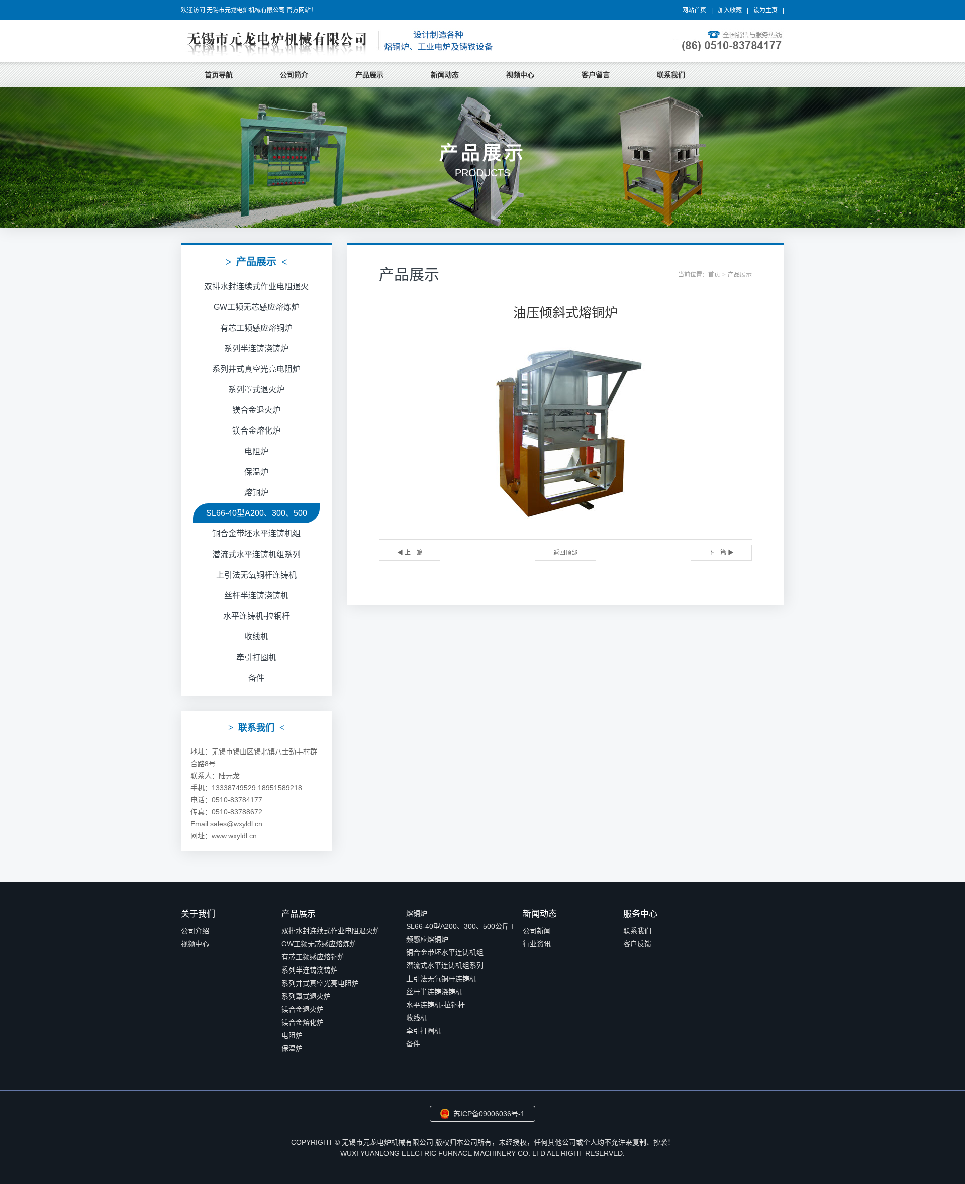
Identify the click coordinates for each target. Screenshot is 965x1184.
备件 (256, 678)
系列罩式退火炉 (256, 389)
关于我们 (198, 914)
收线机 (256, 636)
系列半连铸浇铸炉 (256, 348)
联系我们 (671, 75)
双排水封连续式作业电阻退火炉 (330, 931)
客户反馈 (637, 944)
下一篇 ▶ (721, 552)
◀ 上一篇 (410, 552)
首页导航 (219, 75)
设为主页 (765, 10)
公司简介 (294, 75)
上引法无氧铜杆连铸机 (256, 575)
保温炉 (256, 472)
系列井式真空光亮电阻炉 (256, 369)
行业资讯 (537, 944)
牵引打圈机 (256, 657)
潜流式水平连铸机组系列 (256, 554)
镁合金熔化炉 (256, 430)
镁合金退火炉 (256, 410)
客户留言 (596, 75)
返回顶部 (565, 552)
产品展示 (369, 75)
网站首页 (694, 10)
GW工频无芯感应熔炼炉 (257, 307)
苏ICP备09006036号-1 (489, 1114)
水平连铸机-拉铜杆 (256, 616)
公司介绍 (195, 931)
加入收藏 (730, 10)
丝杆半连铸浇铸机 (256, 595)
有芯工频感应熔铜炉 (256, 328)
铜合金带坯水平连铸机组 (256, 533)
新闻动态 (445, 75)
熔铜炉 (256, 492)
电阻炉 (256, 451)
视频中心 (520, 75)
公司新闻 (537, 931)
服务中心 (640, 914)
